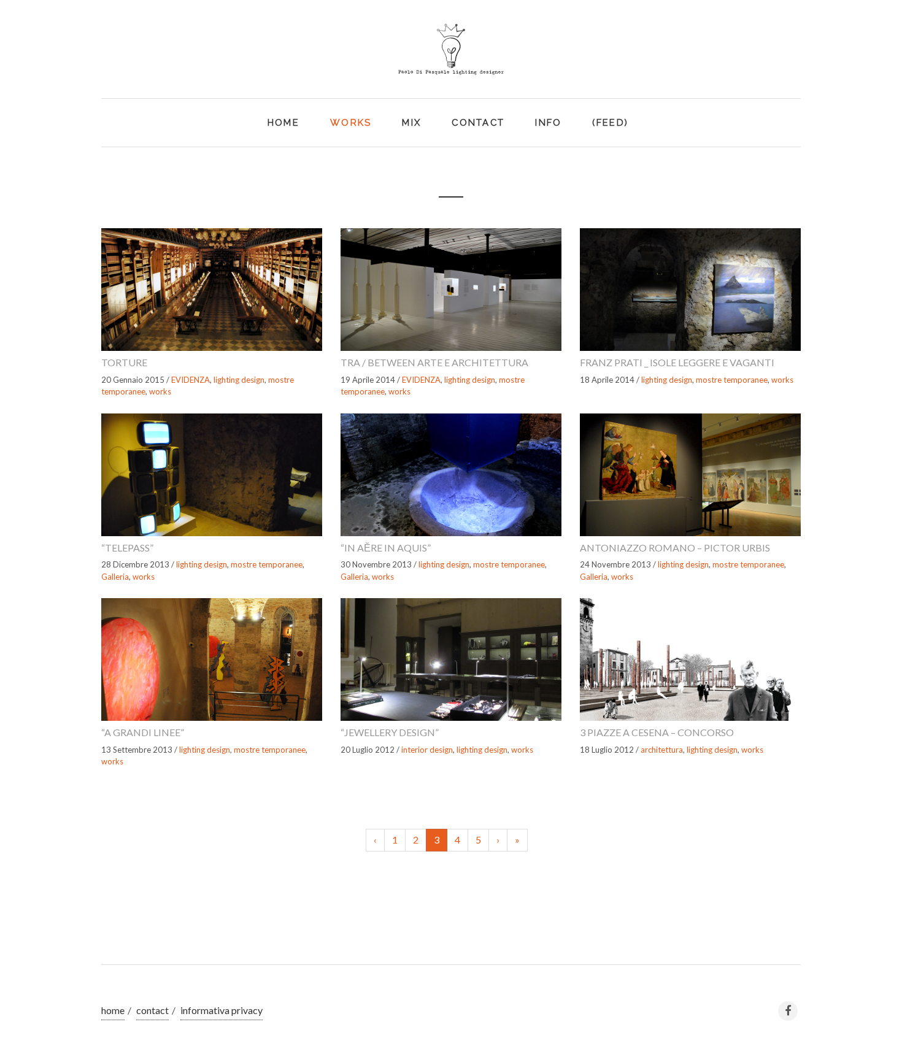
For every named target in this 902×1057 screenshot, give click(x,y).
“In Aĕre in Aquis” (386, 547)
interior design (427, 750)
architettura (662, 750)
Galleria (115, 577)
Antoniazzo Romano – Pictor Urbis (675, 547)
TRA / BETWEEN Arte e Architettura (434, 362)
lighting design (239, 380)
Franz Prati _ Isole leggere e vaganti (677, 362)
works (160, 391)
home (113, 1010)
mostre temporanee (732, 380)
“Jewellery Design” (390, 732)
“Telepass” (127, 547)
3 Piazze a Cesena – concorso (657, 732)
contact (152, 1010)
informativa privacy (221, 1010)
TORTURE (124, 362)
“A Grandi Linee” (142, 732)
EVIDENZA (190, 380)
